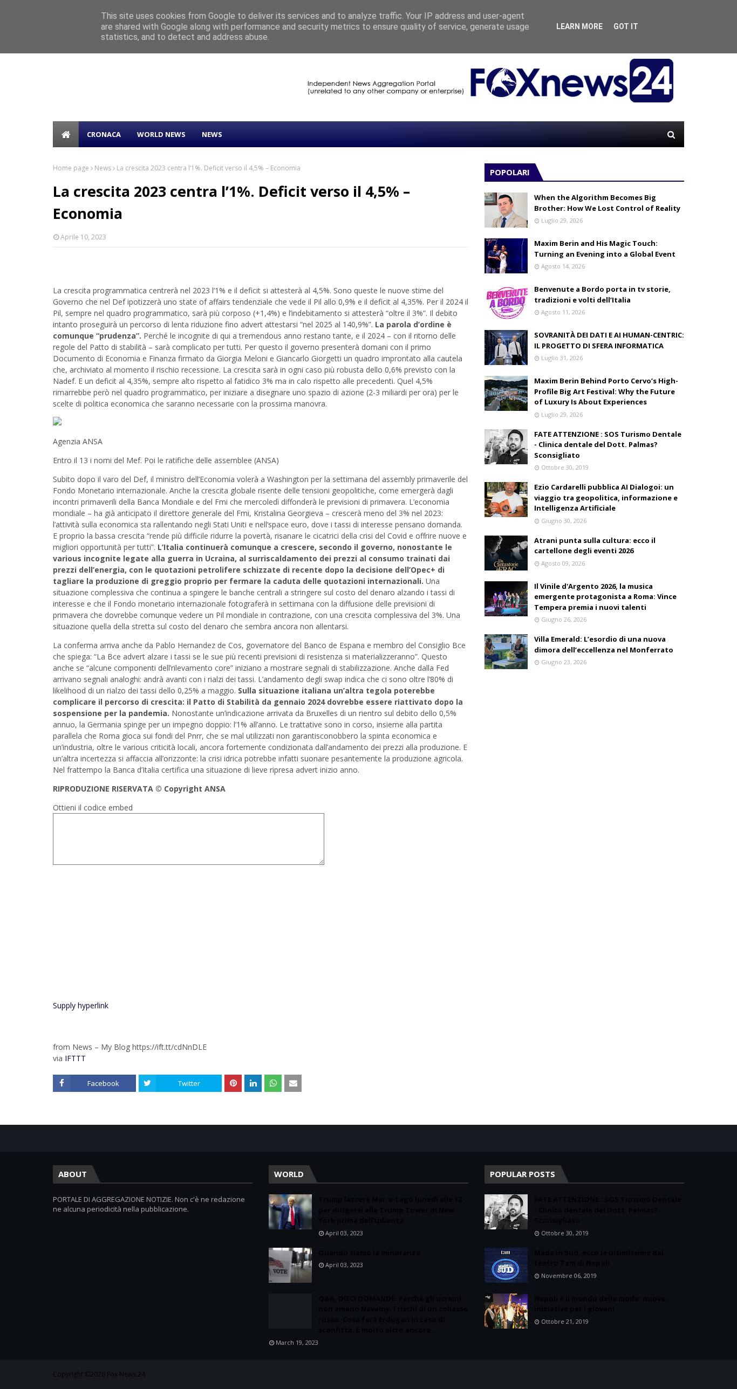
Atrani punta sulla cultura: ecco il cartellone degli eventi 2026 (595, 545)
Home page (71, 168)
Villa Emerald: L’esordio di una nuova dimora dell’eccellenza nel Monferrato (603, 644)
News (102, 168)
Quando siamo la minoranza (369, 1252)
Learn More (579, 26)
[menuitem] (66, 134)
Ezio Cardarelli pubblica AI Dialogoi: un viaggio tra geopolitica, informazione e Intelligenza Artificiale (606, 497)
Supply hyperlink (80, 1005)
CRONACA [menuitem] (104, 134)
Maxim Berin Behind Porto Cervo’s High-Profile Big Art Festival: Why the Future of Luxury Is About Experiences (606, 391)
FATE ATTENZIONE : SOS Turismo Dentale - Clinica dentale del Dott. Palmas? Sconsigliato (607, 444)
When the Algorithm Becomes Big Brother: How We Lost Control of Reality (607, 202)
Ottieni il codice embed (93, 807)
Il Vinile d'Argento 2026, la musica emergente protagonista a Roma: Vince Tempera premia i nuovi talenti (605, 596)
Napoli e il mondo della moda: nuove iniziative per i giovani (599, 1304)
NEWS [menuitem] (212, 134)
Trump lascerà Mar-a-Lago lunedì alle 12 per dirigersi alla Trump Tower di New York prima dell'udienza (390, 1209)
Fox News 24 (126, 1374)
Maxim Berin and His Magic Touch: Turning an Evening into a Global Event (604, 248)
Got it (625, 26)
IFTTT (75, 1058)
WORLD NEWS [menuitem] (161, 134)
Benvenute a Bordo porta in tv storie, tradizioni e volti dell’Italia (602, 294)
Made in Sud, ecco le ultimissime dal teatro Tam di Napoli (599, 1258)
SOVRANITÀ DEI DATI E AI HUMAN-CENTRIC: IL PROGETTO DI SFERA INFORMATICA (609, 340)
